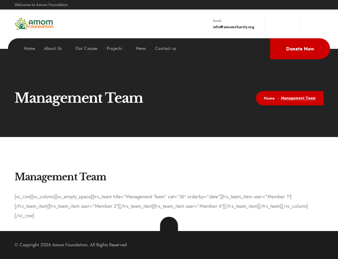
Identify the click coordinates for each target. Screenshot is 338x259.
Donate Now (300, 48)
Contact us (165, 48)
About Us (53, 48)
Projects (114, 48)
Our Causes (86, 48)
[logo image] (34, 23)
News (141, 48)
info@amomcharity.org (233, 27)
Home (29, 48)
